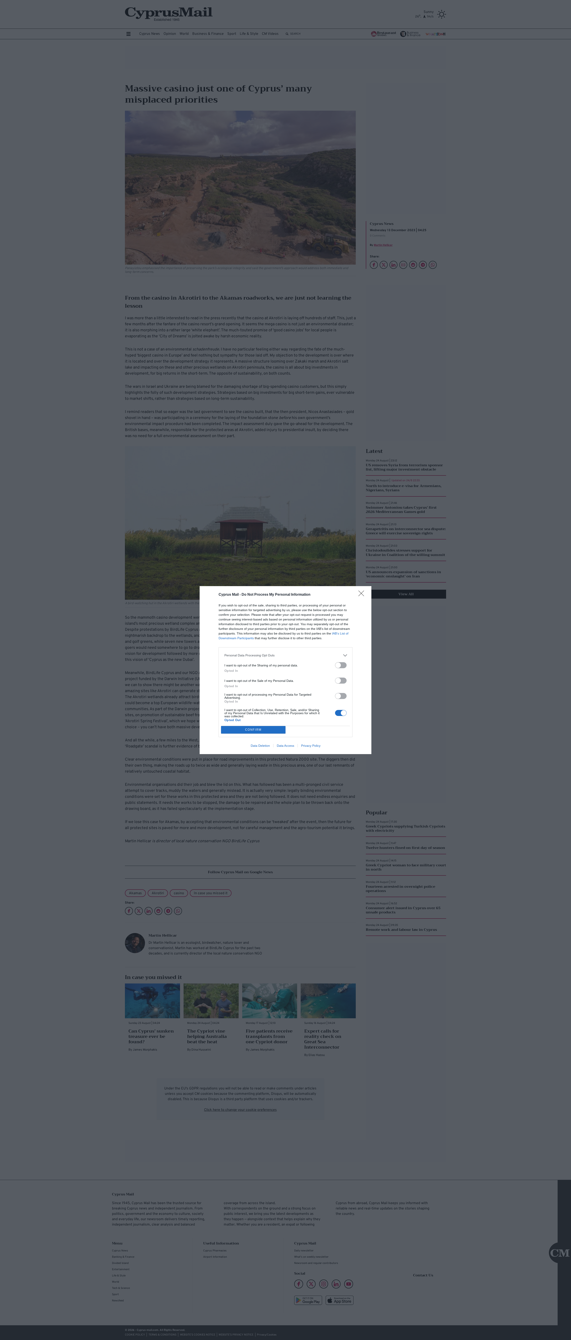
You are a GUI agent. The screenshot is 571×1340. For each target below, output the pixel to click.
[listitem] (285, 655)
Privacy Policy (311, 745)
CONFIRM (253, 729)
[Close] (362, 595)
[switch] (341, 665)
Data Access (285, 745)
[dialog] (285, 670)
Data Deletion (260, 745)
